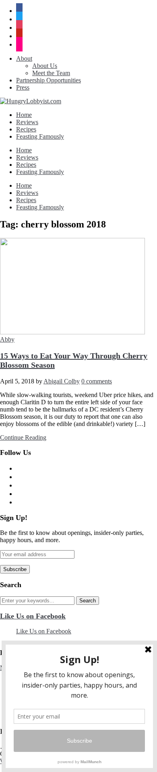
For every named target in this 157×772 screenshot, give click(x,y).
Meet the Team (51, 73)
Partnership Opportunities (48, 80)
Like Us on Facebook (33, 616)
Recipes (26, 129)
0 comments (96, 381)
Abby (7, 339)
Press (22, 87)
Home (24, 114)
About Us (44, 65)
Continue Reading (23, 437)
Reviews (27, 122)
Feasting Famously (40, 136)
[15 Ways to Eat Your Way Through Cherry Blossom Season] (72, 332)
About (24, 58)
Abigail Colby (61, 381)
